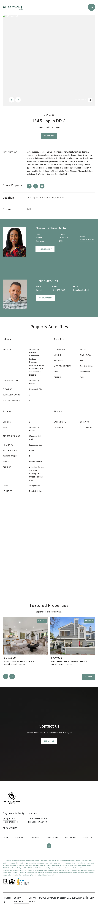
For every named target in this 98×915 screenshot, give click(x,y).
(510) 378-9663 (58, 290)
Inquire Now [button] (49, 136)
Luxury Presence (18, 900)
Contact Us (88, 837)
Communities (35, 837)
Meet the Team (70, 837)
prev (11, 100)
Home (6, 837)
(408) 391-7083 (63, 239)
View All (88, 677)
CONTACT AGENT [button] (45, 249)
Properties (19, 837)
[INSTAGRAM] (49, 845)
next (18, 100)
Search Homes (52, 837)
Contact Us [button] (49, 741)
